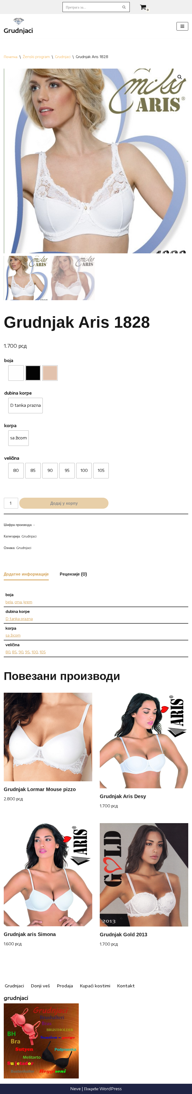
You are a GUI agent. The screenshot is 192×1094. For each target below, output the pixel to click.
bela (9, 602)
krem (28, 602)
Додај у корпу (64, 503)
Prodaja (65, 985)
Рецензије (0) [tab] (73, 574)
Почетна (11, 57)
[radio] (16, 373)
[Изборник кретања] (182, 26)
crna (18, 602)
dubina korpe (18, 393)
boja (8, 360)
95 (27, 652)
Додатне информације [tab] (26, 574)
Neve (75, 1088)
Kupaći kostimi (95, 985)
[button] (179, 77)
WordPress (111, 1088)
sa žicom (13, 635)
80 (8, 652)
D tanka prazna (19, 618)
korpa (10, 425)
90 (20, 652)
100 (35, 652)
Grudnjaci (62, 57)
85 (14, 652)
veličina (11, 458)
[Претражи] (124, 7)
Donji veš (40, 985)
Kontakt (126, 985)
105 (43, 652)
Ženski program (36, 57)
